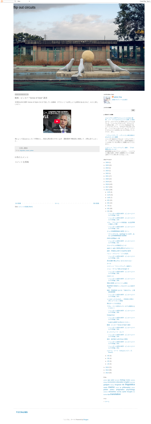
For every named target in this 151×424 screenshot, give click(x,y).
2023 (107, 170)
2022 (107, 173)
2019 (107, 181)
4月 (108, 355)
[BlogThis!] (22, 148)
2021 (107, 176)
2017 (107, 187)
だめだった (110, 276)
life (123, 385)
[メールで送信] (20, 148)
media (105, 387)
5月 (108, 211)
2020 (107, 179)
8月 (108, 203)
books (128, 380)
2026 (107, 162)
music (117, 387)
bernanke (117, 380)
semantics (112, 392)
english (127, 382)
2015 (107, 367)
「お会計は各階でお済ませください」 (119, 322)
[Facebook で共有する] (25, 148)
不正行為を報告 (22, 412)
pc (120, 387)
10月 (109, 197)
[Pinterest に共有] (27, 148)
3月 (108, 358)
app (109, 380)
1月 (108, 364)
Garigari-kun (111, 315)
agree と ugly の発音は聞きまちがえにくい (120, 248)
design (105, 382)
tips (109, 394)
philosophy (126, 387)
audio (112, 380)
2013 (107, 373)
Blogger (85, 419)
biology (122, 380)
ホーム (57, 203)
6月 (108, 208)
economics (112, 382)
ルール (109, 263)
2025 (107, 165)
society (119, 391)
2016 (107, 189)
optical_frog (118, 97)
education (120, 382)
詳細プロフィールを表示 (119, 99)
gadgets (106, 385)
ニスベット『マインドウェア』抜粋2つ (119, 266)
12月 (109, 192)
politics (112, 389)
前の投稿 (96, 203)
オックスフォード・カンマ (115, 332)
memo (27, 150)
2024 (107, 168)
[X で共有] (23, 148)
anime (105, 380)
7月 (108, 205)
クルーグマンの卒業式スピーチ (117, 245)
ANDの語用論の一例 (113, 238)
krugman (118, 385)
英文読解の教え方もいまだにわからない (119, 260)
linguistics (22, 150)
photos (133, 387)
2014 (107, 370)
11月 (108, 195)
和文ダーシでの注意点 (114, 303)
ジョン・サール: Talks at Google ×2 (118, 269)
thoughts (129, 391)
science (105, 391)
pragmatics (120, 389)
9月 (108, 200)
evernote (132, 382)
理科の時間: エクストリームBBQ (117, 283)
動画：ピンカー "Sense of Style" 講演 (118, 325)
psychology (130, 389)
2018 (107, 184)
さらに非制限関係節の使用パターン (118, 231)
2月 (108, 361)
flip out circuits (24, 7)
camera (133, 380)
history (112, 384)
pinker (32, 150)
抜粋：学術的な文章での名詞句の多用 (119, 251)
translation (115, 394)
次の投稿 (18, 203)
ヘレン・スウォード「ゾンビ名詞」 (118, 253)
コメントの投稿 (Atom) (25, 206)
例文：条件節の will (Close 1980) (117, 339)
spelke (124, 391)
